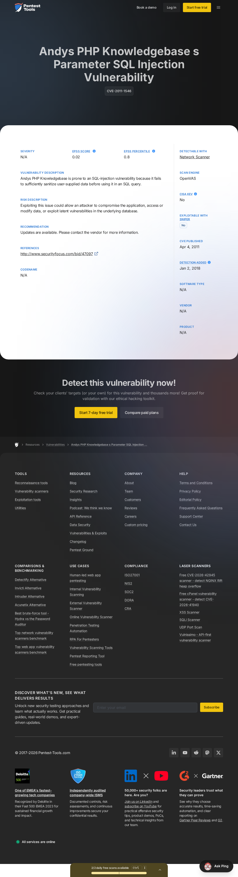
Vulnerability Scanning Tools (91, 648)
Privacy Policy (190, 491)
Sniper (185, 219)
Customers (133, 499)
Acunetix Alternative (30, 605)
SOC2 (129, 592)
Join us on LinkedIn (138, 801)
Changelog (78, 541)
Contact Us (187, 525)
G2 (220, 820)
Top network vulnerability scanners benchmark (34, 635)
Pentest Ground (81, 550)
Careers (130, 516)
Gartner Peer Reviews (195, 820)
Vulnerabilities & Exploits (88, 533)
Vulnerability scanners (31, 491)
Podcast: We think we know (91, 508)
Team (129, 491)
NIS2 (128, 583)
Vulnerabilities (55, 444)
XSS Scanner (189, 612)
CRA (128, 608)
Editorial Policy (190, 499)
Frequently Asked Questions (200, 508)
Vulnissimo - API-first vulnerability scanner (195, 637)
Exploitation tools (28, 499)
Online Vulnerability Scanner (91, 617)
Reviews (131, 508)
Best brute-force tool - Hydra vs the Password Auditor (32, 618)
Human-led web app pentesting (85, 577)
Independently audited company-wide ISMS (88, 792)
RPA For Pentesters (84, 639)
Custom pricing (136, 525)
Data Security (80, 525)
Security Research (83, 491)
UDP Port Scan (190, 627)
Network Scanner (195, 157)
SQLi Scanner (189, 620)
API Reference (81, 516)
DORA (129, 600)
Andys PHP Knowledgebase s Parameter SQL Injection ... (109, 444)
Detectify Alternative (30, 580)
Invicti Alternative (28, 588)
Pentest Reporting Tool (87, 656)
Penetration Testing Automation (84, 628)
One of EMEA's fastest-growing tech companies (35, 792)
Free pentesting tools (86, 664)
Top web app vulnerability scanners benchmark (34, 649)
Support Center (191, 516)
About (129, 483)
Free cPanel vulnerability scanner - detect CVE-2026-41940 (198, 599)
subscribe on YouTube (141, 806)
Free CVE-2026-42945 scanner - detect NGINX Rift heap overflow (200, 580)
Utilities (20, 508)
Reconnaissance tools (31, 483)
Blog (73, 483)
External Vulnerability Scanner (86, 605)
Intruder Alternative (29, 596)
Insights (76, 499)
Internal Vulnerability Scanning (85, 591)
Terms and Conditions (195, 483)
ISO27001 (132, 575)
